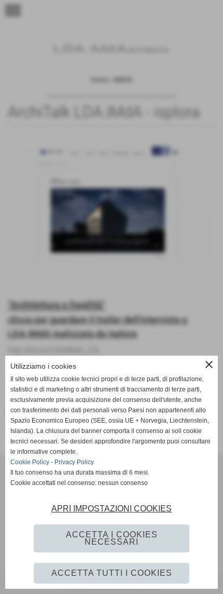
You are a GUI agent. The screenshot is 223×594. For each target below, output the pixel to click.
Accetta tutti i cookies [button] (111, 573)
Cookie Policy (29, 462)
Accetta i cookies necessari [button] (112, 538)
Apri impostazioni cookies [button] (111, 508)
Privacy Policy (74, 462)
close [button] (209, 364)
